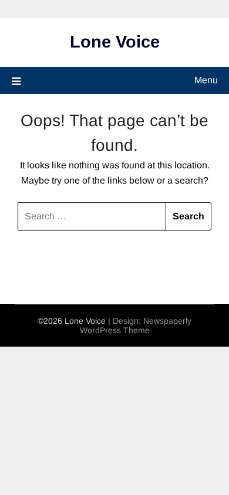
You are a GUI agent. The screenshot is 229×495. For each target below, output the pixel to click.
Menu (206, 80)
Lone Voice (115, 41)
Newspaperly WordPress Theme (136, 325)
